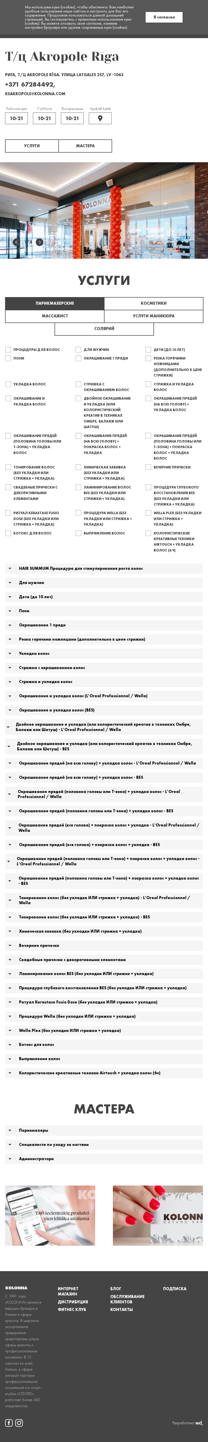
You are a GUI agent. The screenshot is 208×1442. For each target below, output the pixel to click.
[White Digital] (199, 1423)
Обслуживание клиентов (127, 1299)
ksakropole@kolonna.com (35, 93)
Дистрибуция (73, 1302)
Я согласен (164, 17)
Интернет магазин (68, 1291)
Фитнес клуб (72, 1309)
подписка (174, 1288)
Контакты (121, 1309)
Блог (115, 1288)
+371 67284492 (29, 84)
